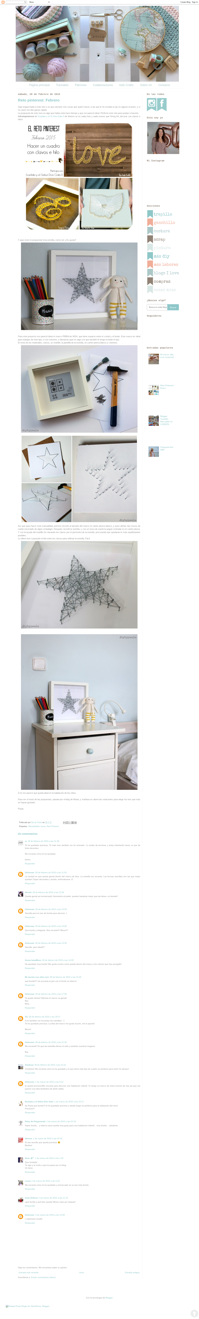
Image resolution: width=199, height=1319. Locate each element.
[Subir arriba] (194, 1314)
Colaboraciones (103, 85)
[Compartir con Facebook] (72, 822)
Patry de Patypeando (35, 1121)
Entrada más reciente (28, 1272)
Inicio (81, 1272)
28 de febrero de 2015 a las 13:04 (51, 909)
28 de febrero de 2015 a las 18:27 (44, 1017)
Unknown (29, 872)
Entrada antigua (132, 1272)
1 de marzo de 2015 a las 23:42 (47, 1138)
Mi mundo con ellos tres (37, 977)
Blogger (109, 1298)
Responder (30, 863)
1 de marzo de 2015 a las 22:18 (61, 1121)
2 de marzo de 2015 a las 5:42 (45, 1181)
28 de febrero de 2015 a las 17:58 (51, 994)
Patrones (81, 85)
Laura (28, 1181)
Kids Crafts (126, 85)
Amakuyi (29, 1065)
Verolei (28, 892)
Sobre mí (146, 85)
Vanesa (28, 1138)
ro (26, 841)
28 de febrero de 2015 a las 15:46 (65, 977)
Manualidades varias (37, 826)
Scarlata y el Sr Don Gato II (51, 116)
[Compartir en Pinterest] (75, 822)
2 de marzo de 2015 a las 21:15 (53, 1198)
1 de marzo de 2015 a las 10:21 (69, 1101)
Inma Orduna (31, 1198)
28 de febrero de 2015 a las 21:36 (51, 1042)
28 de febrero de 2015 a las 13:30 (51, 943)
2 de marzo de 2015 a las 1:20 (49, 1158)
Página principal (39, 85)
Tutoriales (62, 85)
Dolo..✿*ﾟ (29, 1158)
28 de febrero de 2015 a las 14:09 (58, 960)
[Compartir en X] (69, 822)
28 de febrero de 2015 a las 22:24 (50, 1065)
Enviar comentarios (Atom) (43, 1277)
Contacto (164, 85)
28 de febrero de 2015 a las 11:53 (51, 872)
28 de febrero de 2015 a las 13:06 (51, 926)
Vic (26, 1017)
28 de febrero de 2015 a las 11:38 (43, 841)
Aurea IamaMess (33, 960)
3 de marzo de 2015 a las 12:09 (50, 1215)
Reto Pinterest (53, 826)
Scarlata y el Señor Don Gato (39, 1101)
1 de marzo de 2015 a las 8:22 (49, 1082)
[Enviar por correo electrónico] (64, 822)
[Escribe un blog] (67, 822)
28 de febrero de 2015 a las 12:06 (48, 892)
